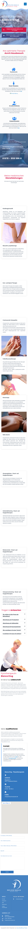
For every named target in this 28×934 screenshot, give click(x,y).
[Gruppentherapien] (14, 118)
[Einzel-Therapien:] (13, 83)
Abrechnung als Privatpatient (11, 619)
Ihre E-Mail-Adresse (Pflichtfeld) (8, 845)
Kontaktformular (12, 758)
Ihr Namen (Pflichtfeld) (6, 835)
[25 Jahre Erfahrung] (14, 103)
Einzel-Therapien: (13, 86)
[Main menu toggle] (25, 4)
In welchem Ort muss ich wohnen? (12, 633)
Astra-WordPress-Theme (22, 927)
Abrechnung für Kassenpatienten (12, 626)
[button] (14, 615)
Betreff (2, 850)
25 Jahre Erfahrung (14, 105)
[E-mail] (5, 792)
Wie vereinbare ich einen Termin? (12, 630)
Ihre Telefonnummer (5, 840)
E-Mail (16, 756)
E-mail (7, 794)
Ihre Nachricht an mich (6, 855)
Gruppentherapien (14, 121)
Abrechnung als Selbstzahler (10, 623)
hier (21, 91)
